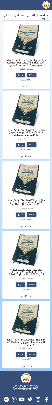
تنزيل (21, 75)
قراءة (33, 74)
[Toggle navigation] (5, 4)
